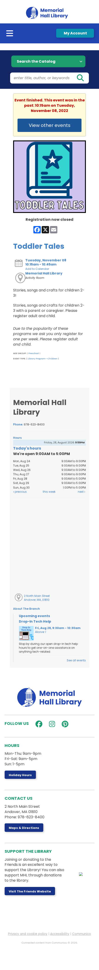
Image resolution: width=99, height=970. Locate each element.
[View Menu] (10, 34)
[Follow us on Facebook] (38, 724)
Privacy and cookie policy (27, 934)
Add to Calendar (37, 269)
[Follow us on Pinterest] (64, 724)
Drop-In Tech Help (35, 621)
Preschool (33, 353)
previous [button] (20, 492)
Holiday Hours (20, 775)
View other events (49, 125)
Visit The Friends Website (30, 891)
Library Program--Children (43, 358)
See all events (76, 660)
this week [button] (49, 492)
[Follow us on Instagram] (51, 724)
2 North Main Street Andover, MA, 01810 (37, 598)
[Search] (80, 78)
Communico (81, 934)
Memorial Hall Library (43, 273)
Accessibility (59, 934)
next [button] (81, 492)
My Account (75, 33)
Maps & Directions (24, 828)
